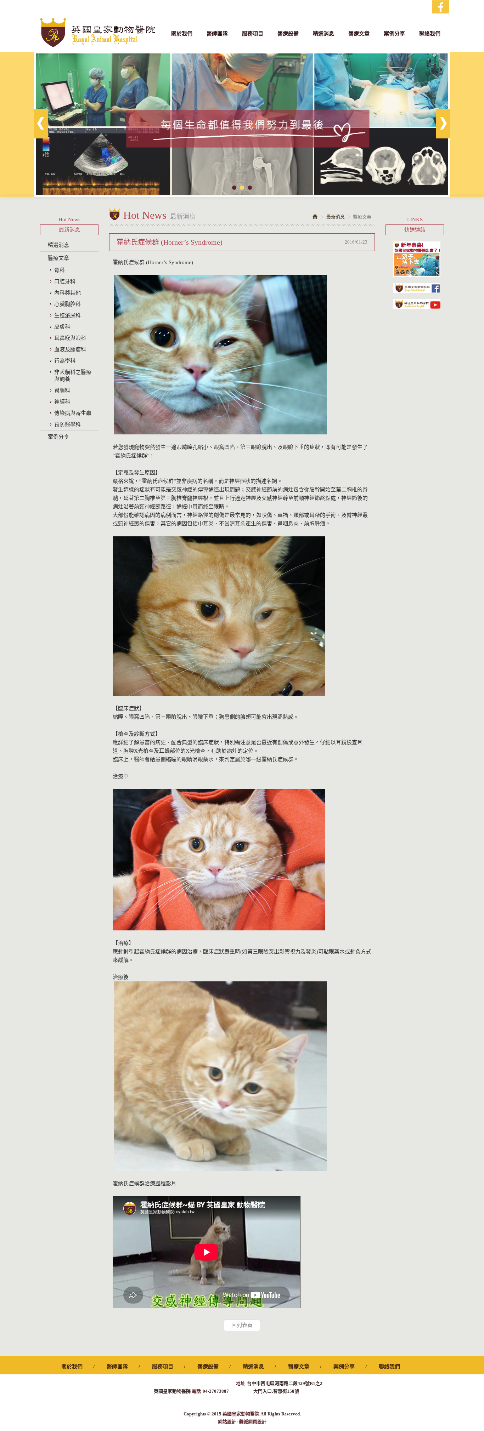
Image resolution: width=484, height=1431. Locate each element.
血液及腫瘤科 (70, 349)
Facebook (440, 6)
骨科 (59, 270)
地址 (240, 1383)
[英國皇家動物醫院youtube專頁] (414, 304)
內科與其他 (67, 293)
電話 (196, 1391)
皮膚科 (62, 327)
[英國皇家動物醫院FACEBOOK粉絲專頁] (414, 288)
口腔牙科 (64, 281)
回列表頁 (242, 1325)
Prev (41, 123)
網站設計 (227, 1421)
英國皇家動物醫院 (97, 32)
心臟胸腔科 (67, 304)
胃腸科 (62, 390)
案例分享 (58, 437)
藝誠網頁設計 (252, 1421)
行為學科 (64, 361)
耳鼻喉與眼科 (70, 338)
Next (443, 123)
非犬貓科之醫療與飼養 (72, 375)
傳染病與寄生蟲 (72, 413)
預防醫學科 (67, 424)
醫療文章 (58, 258)
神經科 (62, 402)
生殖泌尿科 (67, 315)
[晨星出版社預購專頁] (414, 259)
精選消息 (58, 245)
